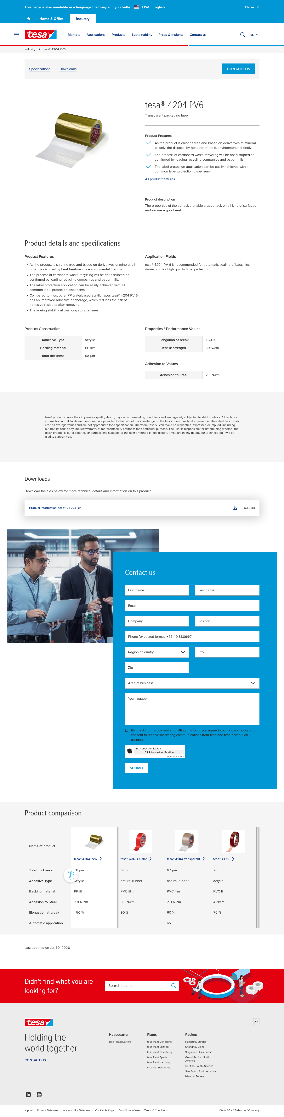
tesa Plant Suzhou (158, 1046)
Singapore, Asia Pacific (198, 1052)
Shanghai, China (194, 1046)
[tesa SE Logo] (41, 34)
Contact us (238, 69)
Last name (206, 590)
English (159, 7)
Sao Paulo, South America (200, 1071)
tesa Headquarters (120, 1041)
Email (132, 606)
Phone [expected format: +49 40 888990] (160, 636)
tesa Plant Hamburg (159, 1062)
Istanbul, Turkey (194, 1076)
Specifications (39, 69)
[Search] (243, 35)
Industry (83, 19)
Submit (136, 768)
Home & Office (51, 19)
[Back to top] (256, 1021)
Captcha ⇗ (175, 756)
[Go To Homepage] (29, 18)
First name (136, 590)
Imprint (29, 1110)
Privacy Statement (48, 1110)
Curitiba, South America (199, 1065)
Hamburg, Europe (195, 1041)
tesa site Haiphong (158, 1067)
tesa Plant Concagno (159, 1041)
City (201, 652)
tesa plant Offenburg (159, 1052)
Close (249, 7)
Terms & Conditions (156, 1110)
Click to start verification (159, 752)
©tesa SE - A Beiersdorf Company (239, 1110)
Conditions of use (129, 1110)
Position (204, 621)
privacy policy (238, 730)
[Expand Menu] (16, 34)
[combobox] (154, 653)
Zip (130, 667)
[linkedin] (28, 1095)
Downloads (68, 69)
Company (135, 621)
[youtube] (39, 1095)
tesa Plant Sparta (157, 1057)
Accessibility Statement (77, 1110)
